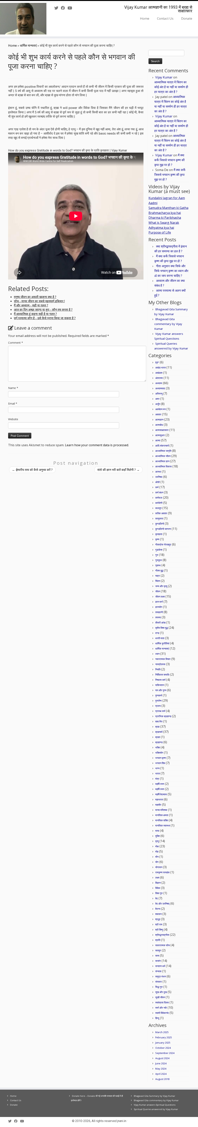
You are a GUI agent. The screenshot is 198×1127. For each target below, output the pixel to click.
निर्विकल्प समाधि (162, 674)
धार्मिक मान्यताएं (28, 45)
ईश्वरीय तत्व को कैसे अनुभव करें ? (32, 470)
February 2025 (163, 1037)
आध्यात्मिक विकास (163, 466)
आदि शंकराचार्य (162, 445)
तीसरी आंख (160, 622)
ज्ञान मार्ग (159, 601)
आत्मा (157, 440)
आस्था (158, 471)
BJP (157, 362)
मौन (157, 857)
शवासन (158, 914)
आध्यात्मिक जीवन (163, 456)
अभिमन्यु (159, 393)
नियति (157, 669)
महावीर (158, 804)
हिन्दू (157, 1018)
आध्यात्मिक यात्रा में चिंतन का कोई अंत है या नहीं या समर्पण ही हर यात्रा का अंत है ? (171, 87)
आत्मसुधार (160, 435)
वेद (156, 898)
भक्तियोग (159, 752)
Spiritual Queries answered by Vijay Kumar (156, 1109)
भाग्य (157, 768)
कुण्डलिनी (159, 523)
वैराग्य (157, 909)
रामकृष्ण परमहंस (162, 872)
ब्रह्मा (157, 737)
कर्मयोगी (158, 503)
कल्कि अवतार (161, 513)
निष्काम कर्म (160, 680)
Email (12, 403)
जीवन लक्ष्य (160, 596)
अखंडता (158, 373)
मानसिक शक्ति (161, 820)
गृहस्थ (158, 565)
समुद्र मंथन (160, 976)
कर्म (157, 487)
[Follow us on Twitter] (57, 8)
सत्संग (158, 961)
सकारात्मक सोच (162, 945)
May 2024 (160, 1068)
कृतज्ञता (158, 534)
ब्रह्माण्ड (159, 742)
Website (13, 419)
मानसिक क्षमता (161, 815)
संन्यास (158, 971)
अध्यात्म (158, 383)
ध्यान (157, 654)
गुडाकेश (158, 549)
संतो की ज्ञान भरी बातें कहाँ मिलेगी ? (118, 470)
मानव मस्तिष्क (161, 810)
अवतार (158, 414)
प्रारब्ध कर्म (160, 711)
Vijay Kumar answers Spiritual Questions (154, 1104)
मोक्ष (157, 846)
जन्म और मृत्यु (161, 586)
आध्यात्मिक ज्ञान (162, 461)
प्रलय (158, 706)
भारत (157, 773)
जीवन (157, 591)
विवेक (157, 888)
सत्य (157, 955)
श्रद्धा (157, 919)
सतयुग (158, 950)
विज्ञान (158, 883)
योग (157, 862)
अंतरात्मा (159, 378)
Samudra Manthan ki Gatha (168, 208)
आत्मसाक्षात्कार (162, 430)
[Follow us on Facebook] (64, 8)
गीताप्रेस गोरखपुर (163, 544)
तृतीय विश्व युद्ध (161, 628)
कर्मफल (158, 497)
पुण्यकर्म (158, 695)
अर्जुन (157, 404)
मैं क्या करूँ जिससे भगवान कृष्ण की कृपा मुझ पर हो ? (169, 160)
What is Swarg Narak (163, 223)
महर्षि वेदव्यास (161, 794)
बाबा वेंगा (158, 721)
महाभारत (159, 799)
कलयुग (158, 508)
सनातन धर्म (160, 966)
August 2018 (162, 1079)
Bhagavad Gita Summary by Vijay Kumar (154, 1095)
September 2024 (164, 1053)
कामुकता (159, 518)
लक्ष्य (157, 877)
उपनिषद (158, 477)
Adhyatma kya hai (161, 228)
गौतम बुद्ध (159, 570)
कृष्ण (157, 539)
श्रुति (157, 940)
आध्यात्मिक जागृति (163, 451)
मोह (156, 851)
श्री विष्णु (159, 929)
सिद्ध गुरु (159, 987)
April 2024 (160, 1074)
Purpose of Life (159, 232)
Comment (15, 342)
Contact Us (165, 18)
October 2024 (163, 1048)
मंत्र (157, 778)
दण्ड (157, 633)
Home (144, 18)
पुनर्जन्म (158, 700)
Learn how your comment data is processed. (97, 445)
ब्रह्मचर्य (158, 732)
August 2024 (162, 1058)
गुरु (156, 555)
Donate (186, 18)
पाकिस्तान (159, 685)
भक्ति (157, 747)
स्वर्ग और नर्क (161, 1007)
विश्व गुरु (159, 893)
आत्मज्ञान (159, 419)
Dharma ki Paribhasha (164, 217)
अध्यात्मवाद (160, 388)
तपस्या (158, 617)
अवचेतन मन (160, 409)
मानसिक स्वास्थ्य (162, 825)
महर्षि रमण (159, 784)
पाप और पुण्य (160, 690)
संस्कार (158, 981)
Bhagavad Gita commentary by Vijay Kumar (168, 324)
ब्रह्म (157, 726)
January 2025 (162, 1042)
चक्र (157, 575)
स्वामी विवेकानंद (162, 1013)
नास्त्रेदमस (160, 664)
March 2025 (162, 1032)
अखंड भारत (160, 367)
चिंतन (157, 581)
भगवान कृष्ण (160, 758)
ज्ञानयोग (158, 607)
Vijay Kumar (163, 77)
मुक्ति (157, 836)
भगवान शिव (160, 763)
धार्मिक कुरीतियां (162, 643)
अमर (157, 399)
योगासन (158, 867)
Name (13, 388)
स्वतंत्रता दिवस (162, 1002)
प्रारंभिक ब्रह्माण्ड (163, 716)
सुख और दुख (161, 992)
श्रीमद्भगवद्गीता (162, 935)
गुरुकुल (158, 560)
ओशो (157, 482)
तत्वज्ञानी (159, 612)
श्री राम (158, 924)
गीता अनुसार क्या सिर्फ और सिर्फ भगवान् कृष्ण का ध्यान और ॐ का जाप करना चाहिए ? (171, 271)
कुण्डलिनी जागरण (163, 529)
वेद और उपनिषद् (162, 903)
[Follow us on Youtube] (70, 8)
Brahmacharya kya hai (164, 213)
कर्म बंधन (159, 492)
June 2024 (160, 1063)
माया (157, 830)
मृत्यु (157, 841)
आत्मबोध (159, 425)
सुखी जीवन (160, 997)
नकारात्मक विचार (163, 659)
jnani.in (121, 1121)
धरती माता (159, 638)
